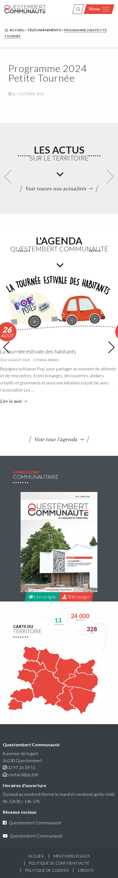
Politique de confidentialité (59, 863)
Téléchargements (44, 30)
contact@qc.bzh (23, 774)
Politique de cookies (47, 870)
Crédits (85, 870)
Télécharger (78, 596)
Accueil (17, 30)
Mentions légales (72, 856)
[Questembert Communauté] (25, 9)
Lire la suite (11, 401)
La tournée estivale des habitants (38, 351)
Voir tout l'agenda (56, 439)
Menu (94, 9)
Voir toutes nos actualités (56, 188)
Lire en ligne (45, 596)
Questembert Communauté (35, 822)
